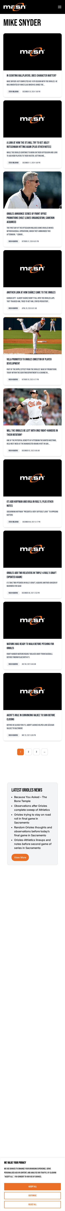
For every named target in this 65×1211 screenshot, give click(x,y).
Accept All (32, 1186)
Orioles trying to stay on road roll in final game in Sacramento (32, 818)
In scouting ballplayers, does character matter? (31, 75)
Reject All (32, 1204)
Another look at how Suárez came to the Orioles (31, 292)
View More (20, 857)
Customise (32, 1195)
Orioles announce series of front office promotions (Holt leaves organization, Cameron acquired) (30, 218)
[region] (32, 1184)
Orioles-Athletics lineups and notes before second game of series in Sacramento (33, 844)
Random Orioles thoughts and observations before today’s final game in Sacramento (33, 831)
